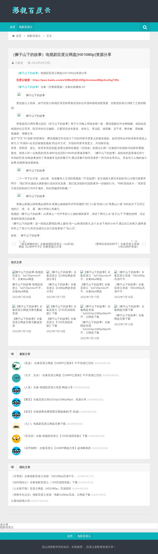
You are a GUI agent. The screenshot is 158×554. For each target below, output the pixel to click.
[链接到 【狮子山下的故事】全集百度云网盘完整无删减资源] (28, 313)
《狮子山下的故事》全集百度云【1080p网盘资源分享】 (61, 288)
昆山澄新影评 (33, 10)
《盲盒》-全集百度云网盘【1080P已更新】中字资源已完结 (58, 363)
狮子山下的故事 (28, 73)
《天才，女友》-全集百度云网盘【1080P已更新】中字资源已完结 (62, 375)
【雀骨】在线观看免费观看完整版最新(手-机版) (51, 411)
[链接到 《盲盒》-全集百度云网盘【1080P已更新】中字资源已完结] (16, 365)
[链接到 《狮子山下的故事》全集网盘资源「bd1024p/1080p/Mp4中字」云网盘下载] (96, 316)
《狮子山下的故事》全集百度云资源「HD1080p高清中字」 (129, 288)
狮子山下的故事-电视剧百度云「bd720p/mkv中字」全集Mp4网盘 (28, 288)
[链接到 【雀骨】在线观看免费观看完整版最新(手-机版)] (16, 414)
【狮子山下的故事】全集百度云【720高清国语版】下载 (61, 322)
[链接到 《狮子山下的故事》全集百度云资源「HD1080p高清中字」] (129, 279)
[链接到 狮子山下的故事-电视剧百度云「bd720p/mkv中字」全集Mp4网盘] (28, 279)
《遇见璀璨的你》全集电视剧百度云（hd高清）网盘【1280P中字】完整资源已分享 (47, 244)
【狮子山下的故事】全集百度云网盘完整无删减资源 (27, 322)
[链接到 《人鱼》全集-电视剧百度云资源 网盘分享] (16, 390)
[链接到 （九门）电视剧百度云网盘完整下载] (16, 426)
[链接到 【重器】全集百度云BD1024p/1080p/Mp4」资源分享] (16, 402)
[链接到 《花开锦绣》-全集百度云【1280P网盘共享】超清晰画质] (16, 450)
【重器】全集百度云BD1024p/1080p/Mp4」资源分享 (54, 399)
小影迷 (19, 62)
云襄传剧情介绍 (20, 500)
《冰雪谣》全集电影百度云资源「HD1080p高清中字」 (43, 476)
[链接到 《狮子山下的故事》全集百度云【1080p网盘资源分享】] (62, 279)
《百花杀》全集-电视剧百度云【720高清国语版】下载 (55, 435)
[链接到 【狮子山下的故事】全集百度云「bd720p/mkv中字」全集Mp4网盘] (96, 279)
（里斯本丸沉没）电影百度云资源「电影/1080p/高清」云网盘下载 (50, 494)
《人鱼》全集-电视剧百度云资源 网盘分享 (48, 387)
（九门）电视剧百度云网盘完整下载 (44, 423)
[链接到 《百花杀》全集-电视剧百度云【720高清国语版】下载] (16, 438)
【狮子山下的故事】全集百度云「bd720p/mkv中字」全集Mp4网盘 (95, 288)
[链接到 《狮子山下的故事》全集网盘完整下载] (129, 309)
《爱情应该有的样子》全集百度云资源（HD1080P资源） (116, 244)
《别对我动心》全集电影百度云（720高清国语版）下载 (44, 482)
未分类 (4, 524)
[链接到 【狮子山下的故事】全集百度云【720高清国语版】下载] (62, 313)
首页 (12, 27)
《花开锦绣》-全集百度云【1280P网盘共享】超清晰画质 (57, 448)
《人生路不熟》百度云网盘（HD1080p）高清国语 (41, 488)
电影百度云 (26, 27)
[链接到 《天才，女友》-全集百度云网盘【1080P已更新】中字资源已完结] (16, 378)
